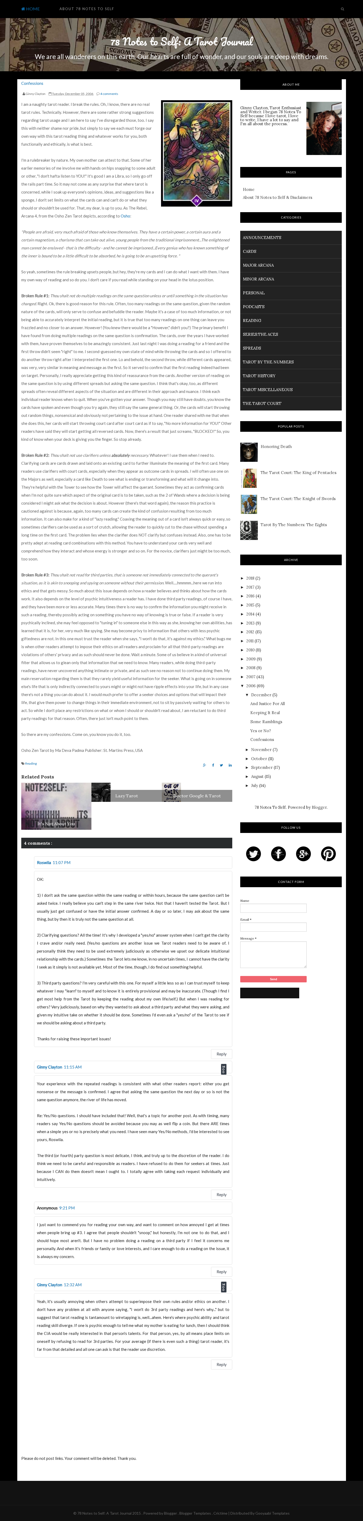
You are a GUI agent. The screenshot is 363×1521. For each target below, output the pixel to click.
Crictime (220, 1513)
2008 (250, 667)
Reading (31, 763)
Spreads (252, 348)
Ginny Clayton (49, 1067)
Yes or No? (260, 730)
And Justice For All (267, 703)
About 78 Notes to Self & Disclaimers (277, 197)
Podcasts (253, 306)
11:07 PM (61, 862)
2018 (250, 578)
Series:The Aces (260, 334)
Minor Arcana (258, 279)
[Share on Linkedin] (230, 765)
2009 (251, 658)
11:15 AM (73, 1067)
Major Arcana (258, 265)
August (257, 776)
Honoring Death (276, 446)
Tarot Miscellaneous (268, 389)
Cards (249, 251)
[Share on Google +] (204, 765)
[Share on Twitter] (221, 765)
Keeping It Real (265, 712)
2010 (250, 649)
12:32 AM (73, 1284)
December (261, 694)
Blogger (319, 807)
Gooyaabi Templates (272, 1513)
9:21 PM (67, 1207)
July (254, 785)
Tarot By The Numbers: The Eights (294, 524)
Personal (254, 292)
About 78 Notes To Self (87, 9)
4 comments (109, 94)
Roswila (44, 862)
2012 (250, 631)
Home (249, 189)
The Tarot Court (262, 403)
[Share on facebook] (213, 765)
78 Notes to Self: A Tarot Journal (181, 41)
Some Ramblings (266, 721)
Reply (222, 1053)
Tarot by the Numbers (268, 361)
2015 (250, 604)
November (261, 749)
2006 (251, 685)
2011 (250, 640)
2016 (250, 595)
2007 (250, 676)
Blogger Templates (195, 1513)
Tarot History (259, 375)
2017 (250, 587)
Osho (125, 215)
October (259, 758)
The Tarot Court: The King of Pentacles (298, 472)
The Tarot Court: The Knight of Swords (298, 498)
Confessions (32, 83)
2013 (250, 623)
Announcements (262, 237)
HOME (32, 8)
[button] (135, 6)
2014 (250, 614)
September (262, 767)
